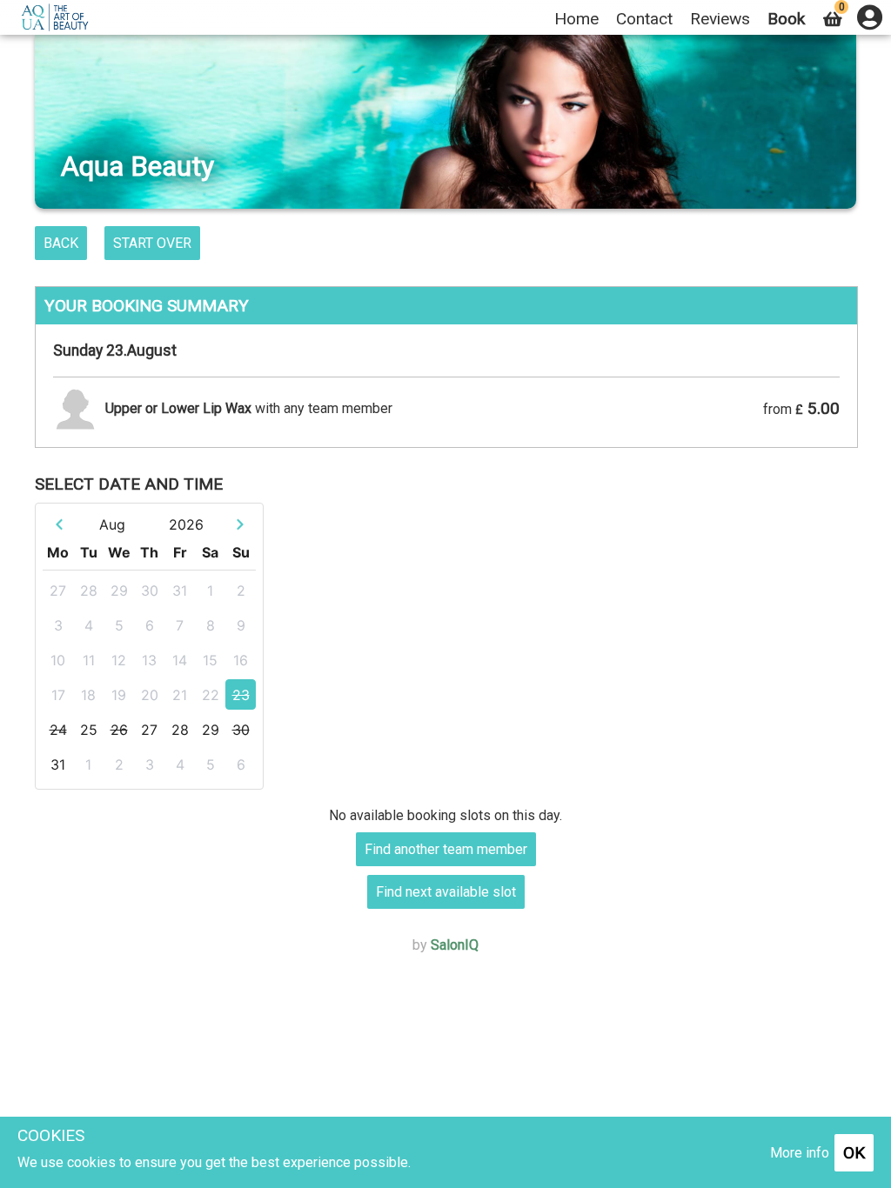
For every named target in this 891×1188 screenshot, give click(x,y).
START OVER (152, 243)
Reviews (720, 19)
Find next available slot (446, 892)
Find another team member (446, 849)
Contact (644, 19)
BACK (61, 243)
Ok (854, 1153)
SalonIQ (455, 945)
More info (799, 1153)
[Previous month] (59, 524)
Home (576, 19)
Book (786, 19)
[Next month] (240, 524)
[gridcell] (58, 590)
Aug (112, 524)
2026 (186, 524)
